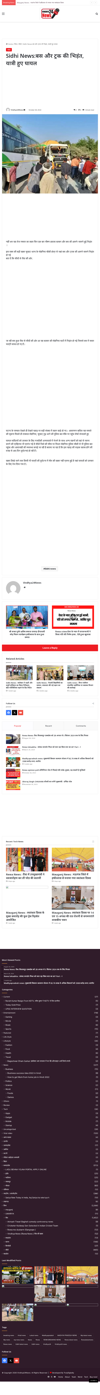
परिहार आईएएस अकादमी (11, 1157)
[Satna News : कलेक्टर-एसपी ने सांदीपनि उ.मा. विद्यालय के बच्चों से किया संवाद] (82, 1312)
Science (8, 1085)
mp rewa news (19, 1340)
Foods (10, 1093)
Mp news (6, 1340)
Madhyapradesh (48, 1335)
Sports (8, 1029)
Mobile (8, 1121)
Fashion (8, 1045)
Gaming (8, 1017)
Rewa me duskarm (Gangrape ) (21, 1229)
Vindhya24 (47, 1344)
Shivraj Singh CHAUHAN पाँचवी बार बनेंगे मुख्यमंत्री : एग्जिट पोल (47, 781)
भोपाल (7, 1185)
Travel (8, 1057)
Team (74, 1377)
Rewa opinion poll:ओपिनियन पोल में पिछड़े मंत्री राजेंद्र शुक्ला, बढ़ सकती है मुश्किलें (53, 770)
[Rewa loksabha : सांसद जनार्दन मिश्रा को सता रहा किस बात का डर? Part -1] (13, 750)
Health (8, 1053)
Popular (17, 726)
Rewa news (7, 1344)
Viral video (8, 1133)
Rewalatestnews (87, 1340)
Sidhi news (50, 568)
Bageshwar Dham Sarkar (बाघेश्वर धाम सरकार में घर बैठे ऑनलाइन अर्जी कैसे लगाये (38, 1061)
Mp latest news (86, 1335)
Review (7, 1105)
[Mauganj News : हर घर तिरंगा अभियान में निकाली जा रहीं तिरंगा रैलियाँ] (82, 1294)
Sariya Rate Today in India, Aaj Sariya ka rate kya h (27, 1197)
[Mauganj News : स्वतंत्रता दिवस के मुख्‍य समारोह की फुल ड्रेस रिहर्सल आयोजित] (27, 898)
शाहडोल (8, 1238)
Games (10, 1097)
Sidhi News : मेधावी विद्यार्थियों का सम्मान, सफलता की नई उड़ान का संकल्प (50, 685)
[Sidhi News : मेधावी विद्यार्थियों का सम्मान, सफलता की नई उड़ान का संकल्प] (50, 672)
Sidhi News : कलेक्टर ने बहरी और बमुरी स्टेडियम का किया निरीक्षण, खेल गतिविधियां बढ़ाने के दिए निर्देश (19, 685)
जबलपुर (8, 1181)
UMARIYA (9, 1214)
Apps (7, 1113)
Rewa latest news (71, 1340)
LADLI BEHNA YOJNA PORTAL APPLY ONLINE (26, 1169)
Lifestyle (7, 1041)
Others (6, 1101)
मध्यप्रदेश (7, 1165)
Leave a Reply (50, 648)
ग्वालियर (8, 1177)
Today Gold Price (12, 1005)
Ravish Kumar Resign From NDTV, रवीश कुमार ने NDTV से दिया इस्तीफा (32, 1001)
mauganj (9, 1209)
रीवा (6, 1218)
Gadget (8, 1117)
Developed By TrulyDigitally (63, 1373)
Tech (6, 1109)
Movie (8, 1021)
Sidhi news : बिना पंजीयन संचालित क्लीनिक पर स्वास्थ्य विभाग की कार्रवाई (80, 685)
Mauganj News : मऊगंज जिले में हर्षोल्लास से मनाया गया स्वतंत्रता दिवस (71, 876)
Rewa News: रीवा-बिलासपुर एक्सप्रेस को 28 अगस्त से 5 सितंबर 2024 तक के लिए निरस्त (55, 735)
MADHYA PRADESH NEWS (67, 1335)
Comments (81, 726)
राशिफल (6, 1189)
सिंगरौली (8, 1246)
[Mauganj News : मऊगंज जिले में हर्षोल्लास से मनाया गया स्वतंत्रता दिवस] (73, 859)
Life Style (7, 1037)
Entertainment (9, 1013)
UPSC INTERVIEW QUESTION (18, 1009)
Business (9, 1069)
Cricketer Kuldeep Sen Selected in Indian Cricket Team (32, 1225)
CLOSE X (93, 1380)
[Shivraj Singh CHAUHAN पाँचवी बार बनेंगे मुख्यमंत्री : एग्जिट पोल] (13, 785)
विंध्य (15, 44)
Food (7, 1049)
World (8, 1089)
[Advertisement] (50, 30)
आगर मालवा (7, 1137)
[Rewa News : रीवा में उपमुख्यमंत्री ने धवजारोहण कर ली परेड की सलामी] (27, 859)
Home (10, 44)
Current (7, 997)
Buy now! (93, 1377)
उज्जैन (6, 1141)
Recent (48, 726)
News (6, 1065)
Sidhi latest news (21, 1344)
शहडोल (6, 1254)
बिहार (5, 1161)
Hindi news (22, 1335)
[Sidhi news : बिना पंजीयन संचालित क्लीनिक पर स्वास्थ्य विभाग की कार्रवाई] (80, 672)
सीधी (19, 44)
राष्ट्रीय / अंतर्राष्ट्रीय (10, 1193)
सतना (7, 1242)
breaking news (8, 1335)
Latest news (33, 1335)
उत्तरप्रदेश (7, 1145)
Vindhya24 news (61, 1344)
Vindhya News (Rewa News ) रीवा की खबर (25, 1233)
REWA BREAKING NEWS (52, 1340)
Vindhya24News (17, 110)
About (67, 1377)
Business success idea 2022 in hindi (24, 1073)
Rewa (38, 1340)
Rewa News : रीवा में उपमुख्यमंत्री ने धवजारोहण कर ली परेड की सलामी (25, 876)
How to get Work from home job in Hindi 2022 (28, 1077)
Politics (8, 1081)
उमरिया (6, 1149)
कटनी (5, 1153)
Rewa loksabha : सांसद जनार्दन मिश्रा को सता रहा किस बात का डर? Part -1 (51, 747)
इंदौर (6, 1173)
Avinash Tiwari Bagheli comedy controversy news (30, 1221)
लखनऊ (6, 1201)
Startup (8, 1125)
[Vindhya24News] (50, 13)
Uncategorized (10, 1129)
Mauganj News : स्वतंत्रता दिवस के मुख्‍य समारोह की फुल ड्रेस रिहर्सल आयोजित (43, 3)
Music (8, 1025)
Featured (7, 1033)
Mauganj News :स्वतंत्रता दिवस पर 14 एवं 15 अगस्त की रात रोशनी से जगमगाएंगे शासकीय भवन (73, 916)
